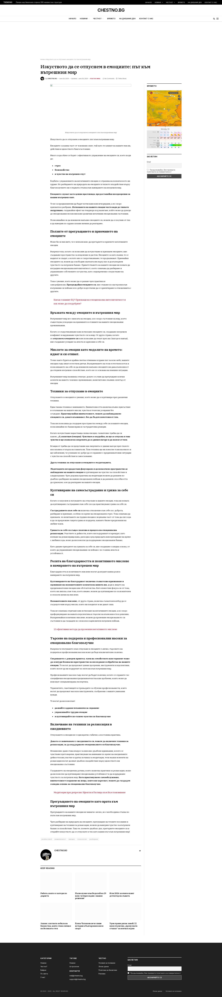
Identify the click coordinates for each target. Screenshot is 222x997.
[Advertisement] (111, 40)
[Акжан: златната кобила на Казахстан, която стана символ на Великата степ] (56, 911)
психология (82, 839)
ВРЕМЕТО (181, 2)
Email (149, 162)
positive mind (47, 839)
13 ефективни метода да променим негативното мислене (85, 629)
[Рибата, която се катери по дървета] (56, 881)
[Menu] (217, 18)
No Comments (109, 78)
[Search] (214, 18)
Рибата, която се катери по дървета (53, 894)
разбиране (93, 839)
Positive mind (95, 78)
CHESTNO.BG (52, 78)
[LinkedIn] (32, 102)
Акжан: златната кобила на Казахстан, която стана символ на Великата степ (55, 926)
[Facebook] (32, 91)
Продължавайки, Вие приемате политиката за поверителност (161, 171)
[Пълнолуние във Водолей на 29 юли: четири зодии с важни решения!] (91, 881)
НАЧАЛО (148, 2)
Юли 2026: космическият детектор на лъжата (121, 894)
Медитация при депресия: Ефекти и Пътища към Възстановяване (90, 792)
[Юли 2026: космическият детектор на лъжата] (125, 881)
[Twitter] (32, 97)
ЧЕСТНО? (169, 2)
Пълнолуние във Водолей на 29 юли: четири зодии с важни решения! (90, 896)
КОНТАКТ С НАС (211, 2)
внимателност (60, 839)
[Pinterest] (32, 107)
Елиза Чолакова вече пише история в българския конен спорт (89, 926)
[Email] (32, 113)
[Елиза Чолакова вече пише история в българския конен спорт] (91, 911)
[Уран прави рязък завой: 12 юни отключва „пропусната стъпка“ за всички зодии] (125, 911)
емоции (72, 839)
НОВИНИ (158, 2)
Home (42, 59)
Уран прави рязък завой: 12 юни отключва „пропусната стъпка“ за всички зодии (123, 926)
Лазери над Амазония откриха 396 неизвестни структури (39, 2)
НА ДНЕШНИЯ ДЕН (195, 2)
